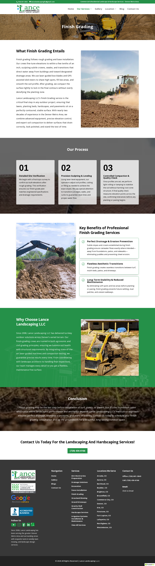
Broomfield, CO (103, 496)
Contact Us (133, 9)
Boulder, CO (102, 488)
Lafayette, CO (103, 519)
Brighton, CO (102, 492)
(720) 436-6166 (77, 450)
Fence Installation (79, 490)
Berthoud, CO (103, 484)
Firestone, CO (103, 511)
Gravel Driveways (78, 502)
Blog (121, 9)
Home (71, 9)
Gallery (98, 9)
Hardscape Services (79, 512)
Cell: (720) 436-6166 (130, 480)
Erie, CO (100, 507)
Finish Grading (77, 494)
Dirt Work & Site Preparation (78, 477)
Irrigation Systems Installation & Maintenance (79, 518)
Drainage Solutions (79, 482)
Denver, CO (102, 503)
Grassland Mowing (79, 498)
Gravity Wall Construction (77, 507)
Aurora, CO (101, 480)
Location (109, 9)
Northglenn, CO (103, 523)
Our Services (83, 9)
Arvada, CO (102, 476)
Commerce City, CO (105, 499)
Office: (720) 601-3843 (131, 476)
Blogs (53, 484)
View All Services (78, 525)
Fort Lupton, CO (104, 515)
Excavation (76, 486)
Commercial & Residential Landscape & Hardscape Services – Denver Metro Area (109, 2)
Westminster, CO (104, 527)
